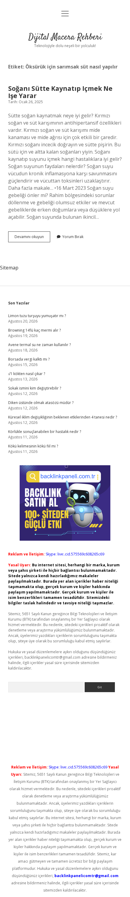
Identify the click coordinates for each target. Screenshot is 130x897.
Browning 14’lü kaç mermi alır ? (34, 330)
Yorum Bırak (72, 236)
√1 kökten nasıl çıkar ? (26, 373)
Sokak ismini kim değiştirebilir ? (34, 388)
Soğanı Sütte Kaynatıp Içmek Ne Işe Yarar (60, 92)
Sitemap (9, 267)
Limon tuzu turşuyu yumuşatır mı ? (37, 315)
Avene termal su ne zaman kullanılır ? (39, 344)
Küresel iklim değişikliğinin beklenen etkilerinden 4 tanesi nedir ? (62, 417)
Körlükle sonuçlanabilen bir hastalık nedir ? (44, 431)
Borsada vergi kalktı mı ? (29, 359)
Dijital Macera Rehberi (65, 37)
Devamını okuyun (32, 238)
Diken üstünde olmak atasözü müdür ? (40, 402)
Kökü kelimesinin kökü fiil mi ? (33, 446)
